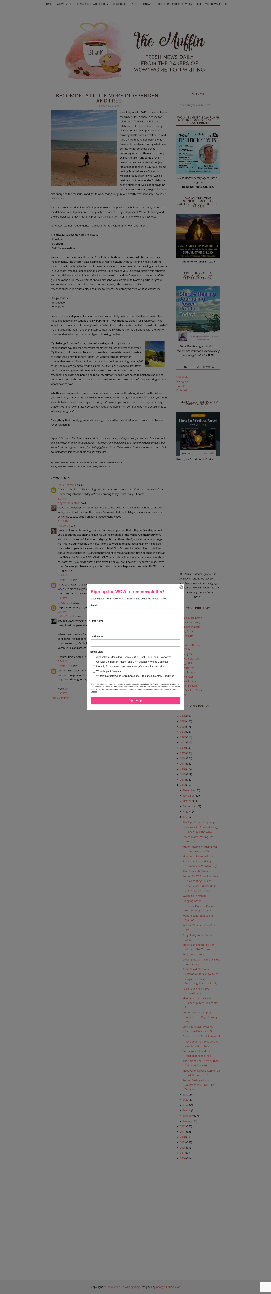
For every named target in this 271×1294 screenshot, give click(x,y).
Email (94, 605)
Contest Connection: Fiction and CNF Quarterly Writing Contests (132, 661)
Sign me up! (135, 700)
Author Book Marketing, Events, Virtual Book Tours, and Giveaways (133, 657)
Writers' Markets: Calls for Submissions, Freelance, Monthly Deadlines (135, 676)
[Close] (181, 587)
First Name (97, 621)
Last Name (97, 636)
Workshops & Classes (108, 671)
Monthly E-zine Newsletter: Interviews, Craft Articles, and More (130, 666)
